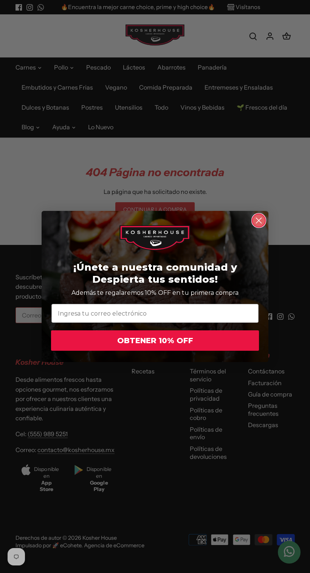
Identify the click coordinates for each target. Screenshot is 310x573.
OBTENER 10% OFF (155, 340)
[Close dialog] (258, 220)
